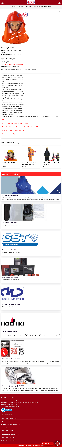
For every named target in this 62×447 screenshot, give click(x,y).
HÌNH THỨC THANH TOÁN (8, 428)
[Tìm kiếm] (59, 2)
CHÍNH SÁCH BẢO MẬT (7, 430)
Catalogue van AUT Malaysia (10, 195)
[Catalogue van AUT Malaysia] (31, 185)
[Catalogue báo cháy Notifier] (20, 266)
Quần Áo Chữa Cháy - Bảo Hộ (43, 6)
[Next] (61, 157)
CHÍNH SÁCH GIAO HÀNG (8, 440)
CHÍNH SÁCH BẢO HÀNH (8, 437)
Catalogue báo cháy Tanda (9, 222)
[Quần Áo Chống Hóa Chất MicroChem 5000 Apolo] (31, 155)
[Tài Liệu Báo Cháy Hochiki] (12, 321)
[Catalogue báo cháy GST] (20, 239)
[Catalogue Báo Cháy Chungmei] (12, 348)
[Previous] (1, 157)
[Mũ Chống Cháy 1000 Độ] (10, 155)
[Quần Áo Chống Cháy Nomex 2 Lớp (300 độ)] (51, 155)
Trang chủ (13, 6)
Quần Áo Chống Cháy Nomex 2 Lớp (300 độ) (51, 163)
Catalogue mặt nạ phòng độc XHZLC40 (13, 386)
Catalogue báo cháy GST (9, 249)
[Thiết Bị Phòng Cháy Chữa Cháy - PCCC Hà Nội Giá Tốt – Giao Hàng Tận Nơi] (31, 2)
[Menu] (2, 2)
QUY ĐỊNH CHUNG (6, 421)
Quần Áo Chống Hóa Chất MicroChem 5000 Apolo (29, 163)
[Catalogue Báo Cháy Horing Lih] (12, 294)
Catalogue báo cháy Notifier (10, 277)
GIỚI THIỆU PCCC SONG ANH (9, 418)
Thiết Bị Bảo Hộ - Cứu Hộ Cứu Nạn (26, 6)
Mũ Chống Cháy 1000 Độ (8, 162)
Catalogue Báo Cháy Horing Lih (11, 304)
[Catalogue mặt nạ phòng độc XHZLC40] (20, 375)
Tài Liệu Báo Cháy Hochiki (9, 331)
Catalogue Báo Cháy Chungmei (11, 358)
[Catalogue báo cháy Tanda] (23, 212)
